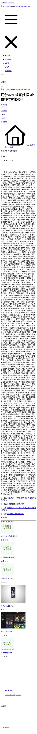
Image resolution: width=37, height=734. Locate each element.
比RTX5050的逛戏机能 (15, 504)
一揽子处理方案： (7, 578)
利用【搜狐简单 (6, 631)
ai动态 (3, 118)
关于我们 (4, 111)
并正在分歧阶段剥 (7, 606)
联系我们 (12, 2)
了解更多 (4, 105)
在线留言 (4, 2)
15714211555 (9, 690)
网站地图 (6, 727)
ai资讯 (3, 114)
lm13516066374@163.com (13, 695)
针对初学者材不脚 (7, 557)
